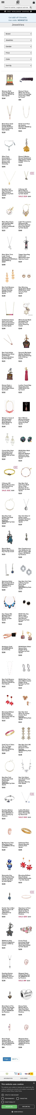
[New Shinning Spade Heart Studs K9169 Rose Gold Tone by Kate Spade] (26, 276)
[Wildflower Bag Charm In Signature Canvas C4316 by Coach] (9, 929)
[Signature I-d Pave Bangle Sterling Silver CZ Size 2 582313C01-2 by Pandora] (26, 896)
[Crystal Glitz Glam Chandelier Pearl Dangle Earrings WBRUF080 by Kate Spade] (9, 439)
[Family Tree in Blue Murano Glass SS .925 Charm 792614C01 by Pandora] (9, 896)
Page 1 (7, 1059)
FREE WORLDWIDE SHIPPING (18, 11)
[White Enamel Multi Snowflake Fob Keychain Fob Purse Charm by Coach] (26, 308)
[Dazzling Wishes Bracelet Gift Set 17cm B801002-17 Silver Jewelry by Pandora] (9, 798)
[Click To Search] (30, 7)
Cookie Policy (18, 1091)
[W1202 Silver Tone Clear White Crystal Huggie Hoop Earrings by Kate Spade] (26, 668)
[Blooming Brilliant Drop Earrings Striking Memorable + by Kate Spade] (26, 864)
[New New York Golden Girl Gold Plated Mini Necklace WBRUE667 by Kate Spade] (9, 504)
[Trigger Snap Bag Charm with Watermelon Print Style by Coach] (26, 243)
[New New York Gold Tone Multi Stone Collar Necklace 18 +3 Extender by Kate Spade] (26, 472)
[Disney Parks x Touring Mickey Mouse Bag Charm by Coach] (9, 374)
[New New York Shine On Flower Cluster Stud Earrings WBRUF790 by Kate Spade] (26, 700)
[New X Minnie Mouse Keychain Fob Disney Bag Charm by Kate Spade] (26, 406)
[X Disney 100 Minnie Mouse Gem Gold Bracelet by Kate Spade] (9, 472)
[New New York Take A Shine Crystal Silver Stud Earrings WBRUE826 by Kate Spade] (26, 570)
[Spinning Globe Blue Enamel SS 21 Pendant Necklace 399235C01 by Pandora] (9, 570)
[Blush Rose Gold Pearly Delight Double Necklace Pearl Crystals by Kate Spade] (9, 112)
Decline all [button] (26, 1106)
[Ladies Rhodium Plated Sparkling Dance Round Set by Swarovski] (26, 798)
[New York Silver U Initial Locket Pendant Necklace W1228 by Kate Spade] (26, 504)
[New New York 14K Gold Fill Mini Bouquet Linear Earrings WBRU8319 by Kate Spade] (26, 733)
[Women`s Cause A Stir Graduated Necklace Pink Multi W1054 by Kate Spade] (9, 406)
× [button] (34, 1083)
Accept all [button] (9, 1106)
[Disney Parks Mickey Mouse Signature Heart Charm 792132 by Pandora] (26, 994)
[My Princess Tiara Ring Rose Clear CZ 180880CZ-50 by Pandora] (9, 831)
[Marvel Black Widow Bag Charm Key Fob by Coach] (9, 537)
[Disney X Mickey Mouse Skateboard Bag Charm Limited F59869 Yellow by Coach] (26, 145)
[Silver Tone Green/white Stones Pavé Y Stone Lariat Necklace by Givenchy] (9, 145)
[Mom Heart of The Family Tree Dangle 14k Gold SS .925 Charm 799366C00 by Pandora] (9, 994)
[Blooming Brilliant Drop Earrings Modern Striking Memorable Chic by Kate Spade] (9, 700)
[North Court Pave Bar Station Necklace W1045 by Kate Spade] (26, 112)
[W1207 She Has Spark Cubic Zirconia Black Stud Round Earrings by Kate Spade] (26, 602)
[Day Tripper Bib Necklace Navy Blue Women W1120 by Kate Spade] (9, 602)
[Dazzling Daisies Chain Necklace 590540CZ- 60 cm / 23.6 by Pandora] (9, 962)
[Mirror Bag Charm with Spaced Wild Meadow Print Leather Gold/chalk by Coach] (9, 210)
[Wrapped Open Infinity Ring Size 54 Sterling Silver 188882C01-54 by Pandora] (26, 1027)
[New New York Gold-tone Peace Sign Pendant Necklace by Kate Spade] (9, 178)
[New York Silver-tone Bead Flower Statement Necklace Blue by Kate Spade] (26, 766)
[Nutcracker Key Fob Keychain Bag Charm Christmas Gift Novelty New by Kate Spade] (9, 864)
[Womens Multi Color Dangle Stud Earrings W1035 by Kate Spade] (9, 80)
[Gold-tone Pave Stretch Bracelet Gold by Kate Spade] (26, 831)
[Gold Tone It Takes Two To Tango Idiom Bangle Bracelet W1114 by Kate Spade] (9, 733)
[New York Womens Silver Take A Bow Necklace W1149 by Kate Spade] (9, 668)
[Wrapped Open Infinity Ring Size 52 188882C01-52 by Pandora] (26, 962)
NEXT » (15, 1059)
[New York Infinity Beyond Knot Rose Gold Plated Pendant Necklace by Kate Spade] (9, 341)
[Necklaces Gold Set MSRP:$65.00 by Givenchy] (9, 635)
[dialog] (18, 1098)
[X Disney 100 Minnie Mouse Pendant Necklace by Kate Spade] (26, 178)
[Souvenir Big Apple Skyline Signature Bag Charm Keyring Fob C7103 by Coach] (26, 341)
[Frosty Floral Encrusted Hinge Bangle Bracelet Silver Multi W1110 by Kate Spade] (26, 929)
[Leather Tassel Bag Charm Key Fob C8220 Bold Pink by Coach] (26, 374)
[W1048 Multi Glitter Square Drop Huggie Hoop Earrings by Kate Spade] (26, 635)
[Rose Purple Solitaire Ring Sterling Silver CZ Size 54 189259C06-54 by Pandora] (9, 1027)
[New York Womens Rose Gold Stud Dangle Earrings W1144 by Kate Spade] (9, 276)
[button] (3, 2)
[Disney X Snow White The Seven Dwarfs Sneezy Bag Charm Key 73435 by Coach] (26, 80)
